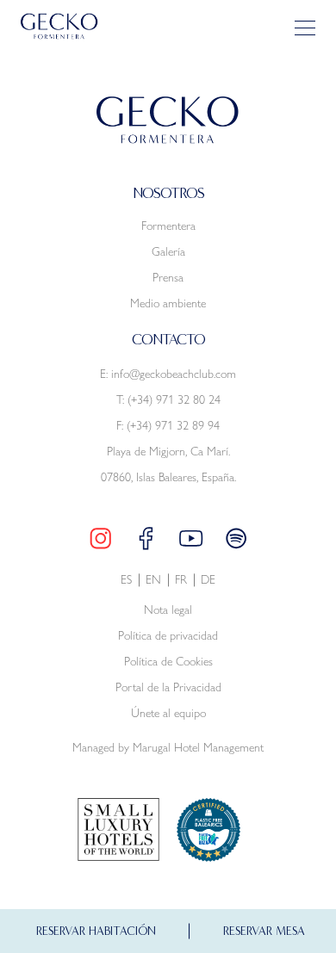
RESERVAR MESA (264, 931)
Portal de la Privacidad (168, 687)
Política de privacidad (168, 635)
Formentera (168, 225)
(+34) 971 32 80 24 (174, 399)
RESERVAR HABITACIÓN (96, 931)
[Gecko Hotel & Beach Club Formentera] (59, 27)
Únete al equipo (168, 713)
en (153, 579)
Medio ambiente (168, 303)
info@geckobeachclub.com (173, 373)
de (208, 579)
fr (181, 579)
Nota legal (168, 610)
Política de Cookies (168, 661)
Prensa (168, 277)
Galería (168, 251)
